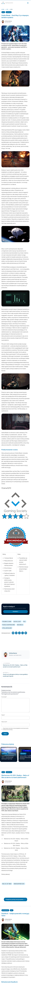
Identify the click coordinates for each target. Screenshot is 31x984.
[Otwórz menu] (28, 3)
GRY (7, 9)
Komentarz (4, 696)
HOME (2, 9)
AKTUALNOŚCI (5, 910)
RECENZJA (20, 624)
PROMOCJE (8, 772)
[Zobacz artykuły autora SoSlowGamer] (2, 21)
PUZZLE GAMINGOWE (8, 624)
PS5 (24, 621)
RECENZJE (8, 12)
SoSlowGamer (8, 21)
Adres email (4, 721)
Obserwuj (15, 611)
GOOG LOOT (17, 621)
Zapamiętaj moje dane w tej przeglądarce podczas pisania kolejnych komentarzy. (15, 729)
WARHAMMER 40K (19, 883)
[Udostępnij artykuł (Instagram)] (16, 633)
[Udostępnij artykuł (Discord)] (25, 633)
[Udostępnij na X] (22, 633)
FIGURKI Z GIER (6, 621)
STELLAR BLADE (7, 628)
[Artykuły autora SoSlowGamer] (5, 654)
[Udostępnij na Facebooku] (13, 633)
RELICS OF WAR (6, 883)
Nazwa (3, 715)
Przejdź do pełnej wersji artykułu (15, 899)
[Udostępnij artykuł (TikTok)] (19, 633)
